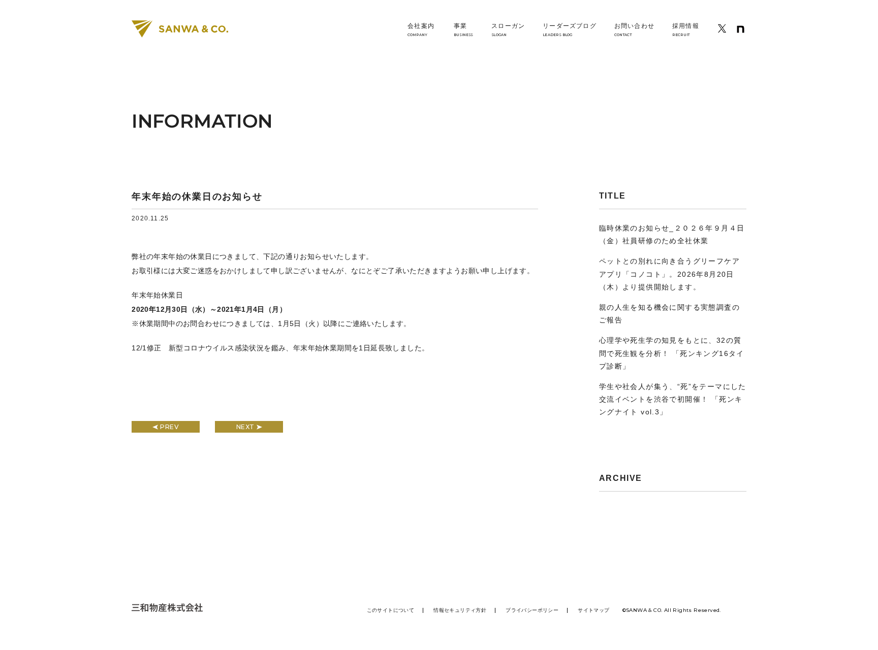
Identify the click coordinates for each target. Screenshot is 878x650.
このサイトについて (391, 610)
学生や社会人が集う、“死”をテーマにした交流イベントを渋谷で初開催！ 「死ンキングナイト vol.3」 (672, 399)
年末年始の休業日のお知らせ (197, 196)
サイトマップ (593, 610)
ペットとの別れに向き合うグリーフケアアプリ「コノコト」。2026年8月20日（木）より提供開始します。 (669, 273)
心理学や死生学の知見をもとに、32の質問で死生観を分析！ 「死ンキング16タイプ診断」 (671, 353)
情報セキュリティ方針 (459, 610)
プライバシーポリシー (532, 610)
